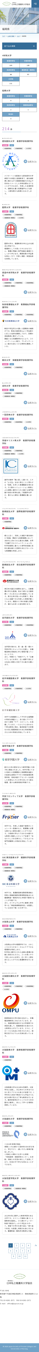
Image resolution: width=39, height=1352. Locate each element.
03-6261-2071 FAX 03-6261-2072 (17, 1300)
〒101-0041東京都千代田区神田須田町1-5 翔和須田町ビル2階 (19, 1293)
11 (25, 1256)
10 (19, 1256)
